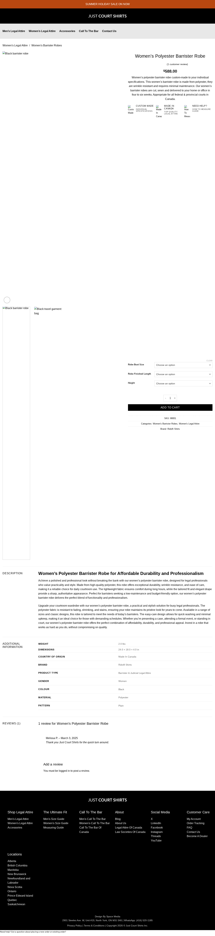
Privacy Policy (74, 925)
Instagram (157, 832)
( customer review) (177, 64)
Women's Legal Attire (15, 45)
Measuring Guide (53, 827)
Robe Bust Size (136, 364)
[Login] (197, 31)
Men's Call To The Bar (92, 819)
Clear (209, 361)
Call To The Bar (88, 31)
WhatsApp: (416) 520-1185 (138, 920)
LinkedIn (156, 823)
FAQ (189, 827)
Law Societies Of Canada (130, 832)
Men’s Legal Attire (14, 31)
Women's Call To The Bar (94, 823)
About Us (120, 823)
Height (131, 383)
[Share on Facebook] (164, 436)
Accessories (67, 31)
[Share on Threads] (172, 436)
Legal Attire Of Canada (128, 827)
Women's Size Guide (55, 823)
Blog (118, 819)
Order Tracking (195, 823)
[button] (204, 31)
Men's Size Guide (53, 819)
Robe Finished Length (139, 374)
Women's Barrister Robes (46, 45)
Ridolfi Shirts (173, 429)
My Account (194, 819)
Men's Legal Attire (18, 819)
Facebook (157, 827)
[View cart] (210, 31)
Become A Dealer (197, 836)
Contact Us (109, 31)
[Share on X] (168, 436)
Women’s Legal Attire (42, 31)
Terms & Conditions (94, 925)
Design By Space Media (107, 916)
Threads (156, 836)
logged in (64, 770)
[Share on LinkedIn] (176, 436)
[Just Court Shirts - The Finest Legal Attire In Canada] (107, 16)
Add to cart (170, 407)
